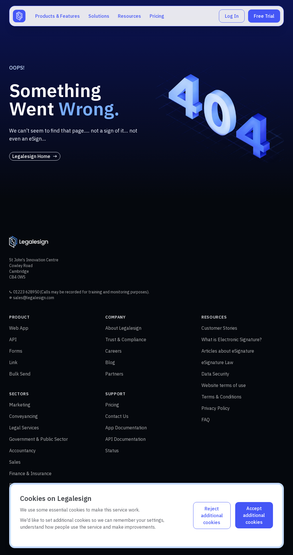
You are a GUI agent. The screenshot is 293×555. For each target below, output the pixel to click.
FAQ (205, 419)
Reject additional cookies (212, 515)
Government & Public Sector (38, 439)
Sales (15, 462)
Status (112, 450)
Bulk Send (19, 374)
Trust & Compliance (125, 339)
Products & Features (57, 16)
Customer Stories (219, 328)
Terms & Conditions (221, 397)
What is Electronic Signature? (231, 339)
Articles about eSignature (227, 351)
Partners (114, 374)
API (13, 339)
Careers (113, 351)
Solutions (98, 16)
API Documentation (125, 439)
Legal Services (24, 427)
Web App (18, 328)
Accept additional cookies (254, 515)
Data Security (215, 374)
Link (13, 362)
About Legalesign (123, 328)
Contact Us (116, 416)
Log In (232, 16)
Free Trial (264, 16)
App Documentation (126, 427)
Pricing (157, 16)
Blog (110, 362)
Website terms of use (223, 385)
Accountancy (22, 450)
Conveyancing (23, 416)
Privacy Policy (215, 408)
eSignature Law (217, 362)
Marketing (19, 405)
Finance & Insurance (30, 473)
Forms (15, 351)
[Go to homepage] (19, 16)
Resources (129, 16)
